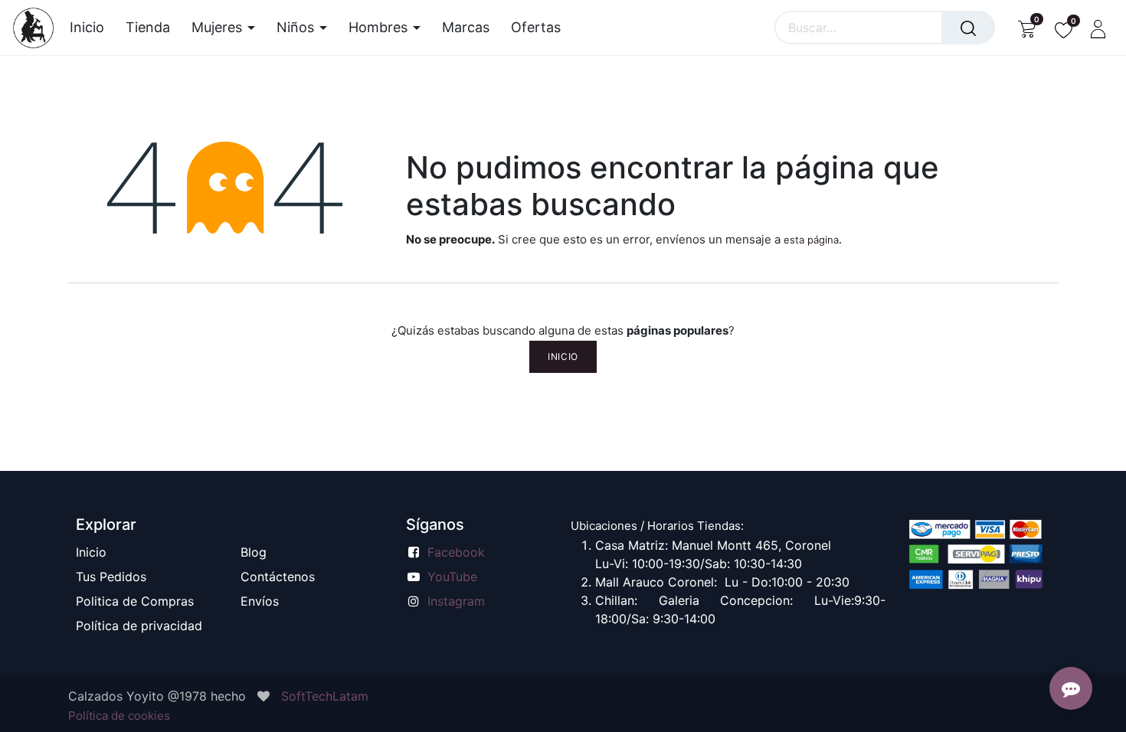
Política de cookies (119, 715)
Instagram (456, 601)
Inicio (563, 356)
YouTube (452, 576)
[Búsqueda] (968, 27)
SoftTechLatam (324, 696)
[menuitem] (92, 27)
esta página (811, 240)
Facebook (456, 552)
